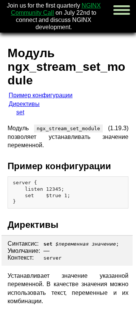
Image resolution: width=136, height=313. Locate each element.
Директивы (24, 104)
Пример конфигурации (41, 95)
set (20, 112)
